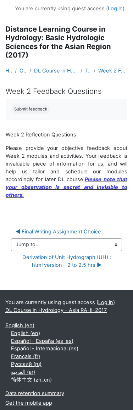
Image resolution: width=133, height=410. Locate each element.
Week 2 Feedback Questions (113, 71)
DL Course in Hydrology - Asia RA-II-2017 (56, 71)
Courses (23, 71)
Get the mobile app (28, 403)
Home (8, 71)
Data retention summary (34, 393)
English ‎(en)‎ (19, 325)
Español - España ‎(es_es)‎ (42, 341)
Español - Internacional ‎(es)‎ (44, 348)
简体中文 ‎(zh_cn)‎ (31, 380)
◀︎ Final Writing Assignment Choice (58, 231)
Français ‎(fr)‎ (25, 356)
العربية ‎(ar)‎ (23, 372)
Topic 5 (88, 71)
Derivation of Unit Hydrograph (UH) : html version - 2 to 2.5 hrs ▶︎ (68, 261)
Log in (115, 8)
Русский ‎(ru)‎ (26, 364)
